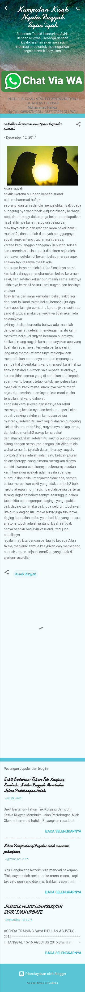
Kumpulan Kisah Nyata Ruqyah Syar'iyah (42, 17)
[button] (78, 125)
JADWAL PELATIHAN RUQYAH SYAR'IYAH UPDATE (33, 909)
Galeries (53, 982)
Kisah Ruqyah (25, 574)
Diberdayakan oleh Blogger (45, 974)
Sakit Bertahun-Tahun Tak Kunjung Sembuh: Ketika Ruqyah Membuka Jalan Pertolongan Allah (34, 785)
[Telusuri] (78, 9)
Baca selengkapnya (63, 831)
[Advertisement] (42, 720)
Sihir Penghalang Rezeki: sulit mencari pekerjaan (36, 849)
